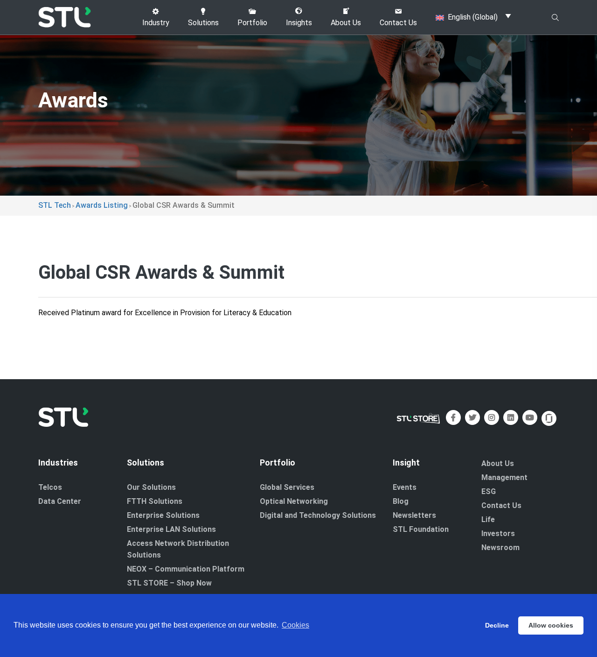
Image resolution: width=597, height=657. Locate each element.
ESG (488, 491)
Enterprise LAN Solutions (171, 529)
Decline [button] (497, 625)
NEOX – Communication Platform (185, 569)
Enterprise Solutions (163, 515)
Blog (401, 501)
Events (405, 487)
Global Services (287, 487)
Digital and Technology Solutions (318, 515)
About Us (497, 463)
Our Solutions (151, 487)
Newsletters (414, 515)
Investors (498, 533)
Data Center (59, 501)
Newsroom (500, 547)
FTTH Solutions (154, 501)
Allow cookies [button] (550, 625)
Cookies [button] (295, 625)
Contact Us (501, 505)
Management (504, 477)
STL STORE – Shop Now (169, 583)
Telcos (50, 487)
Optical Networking (294, 501)
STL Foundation (421, 529)
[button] (155, 17)
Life (488, 519)
